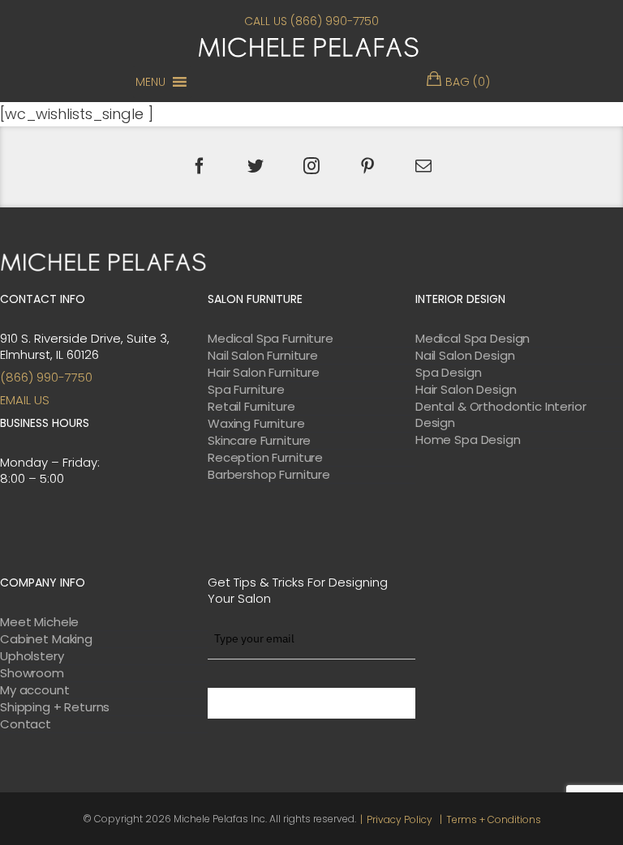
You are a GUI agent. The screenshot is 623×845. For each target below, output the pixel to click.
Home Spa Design (468, 440)
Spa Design (448, 373)
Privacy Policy (399, 819)
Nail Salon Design (464, 356)
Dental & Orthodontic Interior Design (500, 415)
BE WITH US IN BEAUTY (311, 703)
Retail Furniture (251, 407)
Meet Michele (39, 622)
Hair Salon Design (465, 390)
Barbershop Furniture (269, 475)
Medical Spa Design (472, 339)
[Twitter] (255, 166)
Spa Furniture (246, 390)
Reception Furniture (265, 458)
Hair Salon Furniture (264, 373)
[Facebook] (199, 166)
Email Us (24, 399)
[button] (150, 82)
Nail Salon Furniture (263, 356)
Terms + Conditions (493, 819)
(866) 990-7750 (46, 377)
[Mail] (423, 166)
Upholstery (32, 656)
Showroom (32, 673)
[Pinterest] (367, 166)
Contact (25, 724)
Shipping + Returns (55, 707)
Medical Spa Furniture (270, 339)
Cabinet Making (46, 639)
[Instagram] (311, 166)
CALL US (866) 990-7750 (311, 21)
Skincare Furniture (259, 441)
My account (35, 690)
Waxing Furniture (256, 424)
